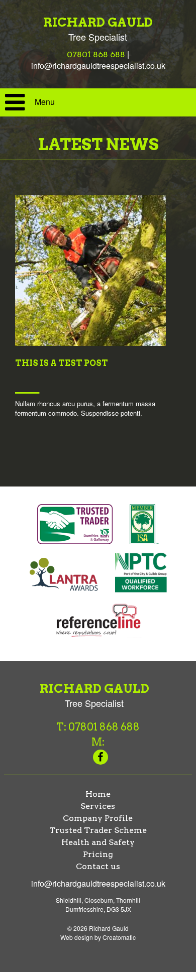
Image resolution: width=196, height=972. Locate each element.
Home (98, 794)
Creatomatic (119, 937)
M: (98, 742)
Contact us (98, 866)
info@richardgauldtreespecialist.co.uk (98, 65)
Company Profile (98, 818)
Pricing (98, 854)
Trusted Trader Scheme (98, 830)
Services (97, 806)
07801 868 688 (96, 54)
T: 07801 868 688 (98, 727)
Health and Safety (98, 842)
